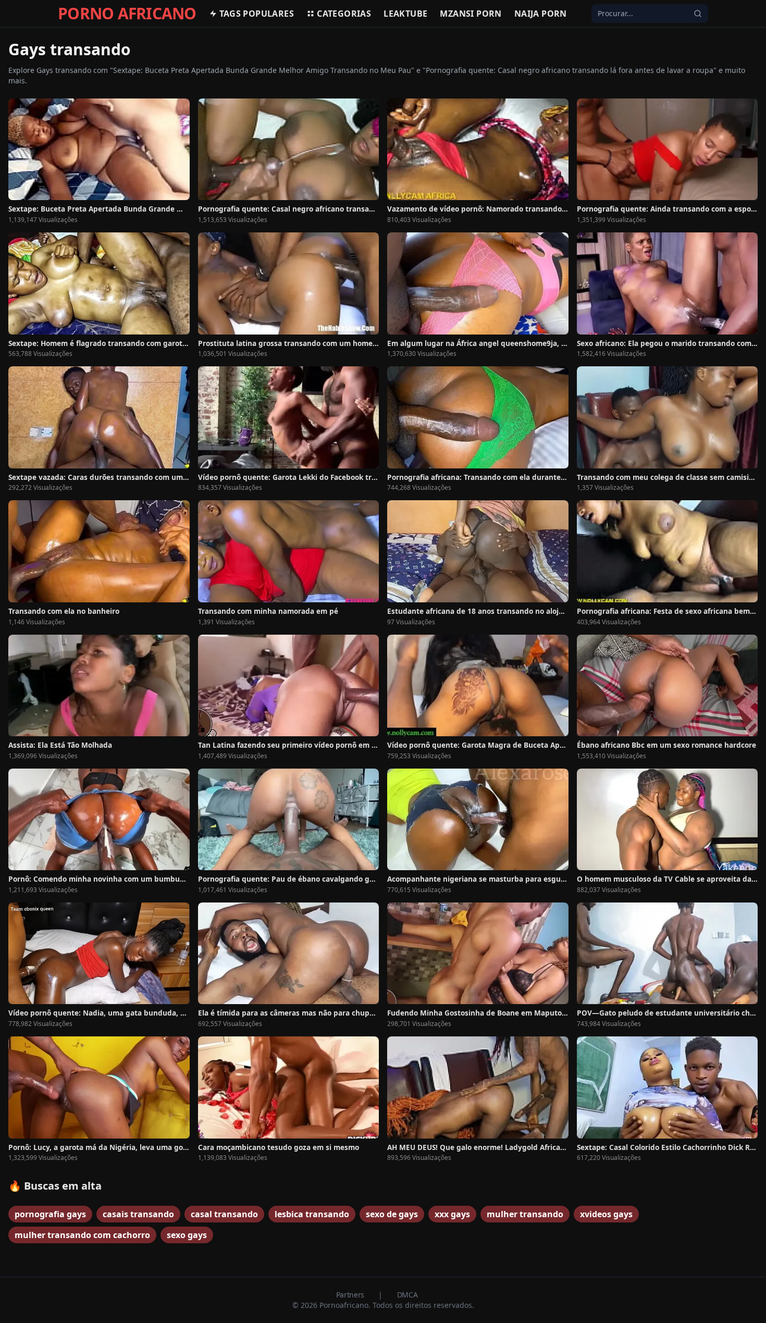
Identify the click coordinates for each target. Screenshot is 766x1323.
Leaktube (405, 13)
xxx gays (452, 1214)
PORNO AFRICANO (127, 13)
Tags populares (256, 13)
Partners (351, 1295)
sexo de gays (392, 1214)
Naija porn (540, 13)
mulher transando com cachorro (82, 1235)
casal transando (224, 1214)
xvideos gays (606, 1214)
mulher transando (525, 1214)
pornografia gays (50, 1214)
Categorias (344, 13)
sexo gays (187, 1235)
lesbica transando (312, 1214)
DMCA (407, 1295)
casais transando (138, 1214)
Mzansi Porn (470, 13)
